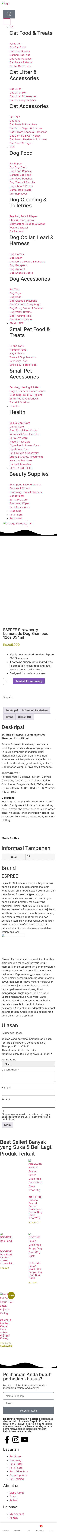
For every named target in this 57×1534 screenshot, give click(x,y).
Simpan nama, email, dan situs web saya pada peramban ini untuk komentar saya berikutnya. (26, 1116)
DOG (12, 146)
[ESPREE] (13, 936)
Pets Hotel (16, 518)
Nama (6, 1087)
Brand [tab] (9, 716)
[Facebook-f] (7, 1439)
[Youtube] (24, 1439)
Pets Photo (16, 514)
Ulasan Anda (10, 1069)
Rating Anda (9, 1059)
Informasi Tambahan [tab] (35, 710)
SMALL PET (16, 323)
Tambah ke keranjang (29, 681)
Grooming (15, 510)
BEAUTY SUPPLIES (21, 467)
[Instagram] (16, 1439)
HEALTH (14, 406)
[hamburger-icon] (6, 21)
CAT (12, 27)
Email (6, 1099)
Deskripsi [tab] (12, 710)
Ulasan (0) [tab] (24, 716)
